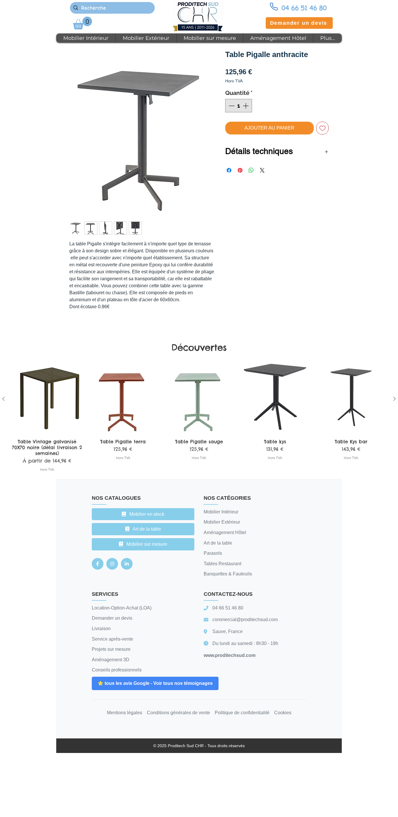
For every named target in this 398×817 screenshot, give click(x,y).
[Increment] (246, 105)
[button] (82, 23)
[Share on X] (262, 170)
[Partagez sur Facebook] (229, 170)
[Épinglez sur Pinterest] (240, 170)
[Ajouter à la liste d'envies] (322, 128)
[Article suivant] (394, 398)
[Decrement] (231, 105)
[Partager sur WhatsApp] (251, 170)
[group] (199, 418)
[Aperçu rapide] (47, 399)
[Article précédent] (3, 398)
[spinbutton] (238, 105)
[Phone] (273, 6)
